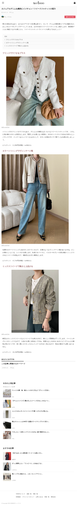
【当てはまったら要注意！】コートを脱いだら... (27, 453)
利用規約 (18, 497)
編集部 (14, 459)
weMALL (14, 470)
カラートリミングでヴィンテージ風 (17, 42)
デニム (12, 367)
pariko (13, 407)
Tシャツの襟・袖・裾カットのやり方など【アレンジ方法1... (31, 390)
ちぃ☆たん (8, 17)
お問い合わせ (39, 497)
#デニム (11, 12)
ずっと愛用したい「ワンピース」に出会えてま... (27, 463)
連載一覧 (29, 494)
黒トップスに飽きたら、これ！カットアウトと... (27, 474)
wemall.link (6, 127)
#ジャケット (5, 12)
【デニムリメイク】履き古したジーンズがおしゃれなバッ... (31, 400)
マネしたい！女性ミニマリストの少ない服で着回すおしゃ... (31, 432)
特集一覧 (35, 494)
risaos (13, 417)
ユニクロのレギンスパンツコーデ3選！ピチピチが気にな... (30, 411)
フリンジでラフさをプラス (14, 39)
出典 (3, 127)
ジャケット (5, 367)
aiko (13, 396)
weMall (14, 480)
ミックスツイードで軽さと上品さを (17, 46)
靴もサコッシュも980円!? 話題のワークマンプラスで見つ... (30, 421)
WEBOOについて (20, 494)
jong (13, 438)
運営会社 (53, 497)
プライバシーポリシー (28, 497)
